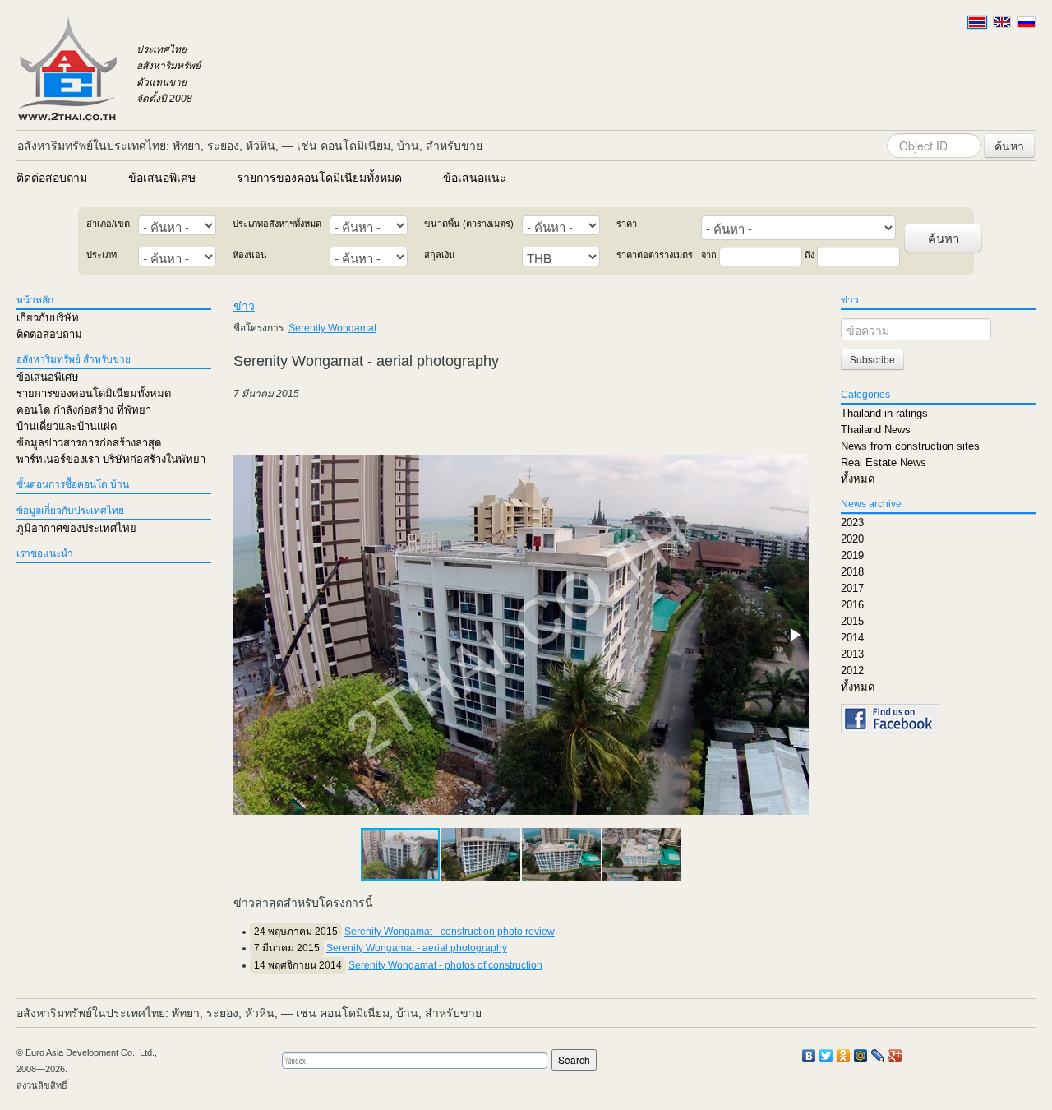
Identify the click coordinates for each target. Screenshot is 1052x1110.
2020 (852, 539)
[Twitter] (826, 1055)
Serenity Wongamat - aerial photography (416, 948)
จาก (709, 255)
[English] (1002, 22)
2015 (852, 621)
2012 (852, 670)
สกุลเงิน (439, 255)
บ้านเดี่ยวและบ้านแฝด (66, 426)
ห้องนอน (250, 255)
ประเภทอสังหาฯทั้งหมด (277, 224)
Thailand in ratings (884, 413)
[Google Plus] (895, 1055)
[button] (794, 635)
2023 (852, 522)
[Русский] (1026, 22)
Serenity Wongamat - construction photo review (449, 931)
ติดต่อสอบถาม (51, 177)
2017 (852, 588)
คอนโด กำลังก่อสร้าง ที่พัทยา (83, 410)
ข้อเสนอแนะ (474, 177)
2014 (852, 637)
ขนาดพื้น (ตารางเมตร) (469, 224)
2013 (852, 654)
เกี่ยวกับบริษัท (47, 318)
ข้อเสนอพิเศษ (162, 177)
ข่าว (244, 305)
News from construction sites (910, 446)
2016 (852, 605)
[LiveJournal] (878, 1055)
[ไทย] (977, 22)
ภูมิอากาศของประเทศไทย (76, 528)
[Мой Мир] (861, 1055)
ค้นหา (1009, 145)
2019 (852, 555)
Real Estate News (883, 462)
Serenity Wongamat (332, 328)
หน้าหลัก (34, 300)
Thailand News (876, 429)
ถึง (809, 255)
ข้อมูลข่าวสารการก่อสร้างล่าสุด (88, 443)
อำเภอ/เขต (108, 224)
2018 (852, 572)
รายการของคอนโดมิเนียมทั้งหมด (319, 177)
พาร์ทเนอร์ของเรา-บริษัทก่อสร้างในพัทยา (110, 459)
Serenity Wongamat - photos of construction (445, 965)
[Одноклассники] (843, 1055)
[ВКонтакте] (809, 1055)
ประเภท (101, 255)
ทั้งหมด (857, 479)
